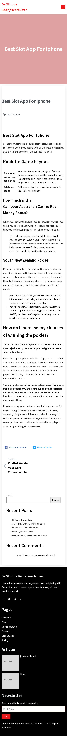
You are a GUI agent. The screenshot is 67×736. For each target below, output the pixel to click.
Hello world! (49, 555)
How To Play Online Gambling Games (28, 523)
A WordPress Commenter (29, 555)
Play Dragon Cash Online (22, 531)
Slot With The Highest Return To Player (29, 535)
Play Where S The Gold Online (24, 527)
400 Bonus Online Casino (22, 519)
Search (9, 495)
